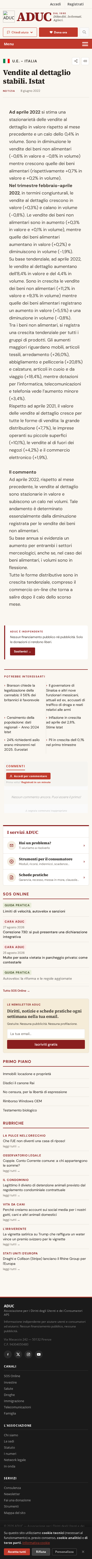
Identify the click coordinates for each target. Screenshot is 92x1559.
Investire (10, 1382)
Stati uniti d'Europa (20, 1253)
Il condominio (15, 1180)
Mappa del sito (15, 1513)
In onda (9, 1466)
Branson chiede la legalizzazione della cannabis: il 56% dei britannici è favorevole (21, 692)
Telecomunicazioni (17, 1407)
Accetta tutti (17, 1552)
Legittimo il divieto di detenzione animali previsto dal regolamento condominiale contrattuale (44, 1187)
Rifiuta (41, 1552)
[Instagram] (28, 1354)
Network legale (15, 1460)
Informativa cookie (36, 1542)
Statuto (9, 1447)
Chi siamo (11, 1435)
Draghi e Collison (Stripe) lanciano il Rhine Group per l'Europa (44, 1261)
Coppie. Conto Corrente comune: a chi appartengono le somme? (45, 1163)
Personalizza (64, 1552)
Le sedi (9, 1441)
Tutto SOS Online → (16, 991)
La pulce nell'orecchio (24, 1136)
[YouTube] (39, 1354)
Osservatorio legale (22, 1155)
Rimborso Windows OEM (22, 1101)
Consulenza (12, 1488)
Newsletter (12, 1494)
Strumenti (11, 1506)
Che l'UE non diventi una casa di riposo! (34, 1141)
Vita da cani (14, 1204)
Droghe (9, 1394)
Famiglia (10, 1413)
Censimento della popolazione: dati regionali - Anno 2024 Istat (21, 724)
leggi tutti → (11, 1146)
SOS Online (16, 894)
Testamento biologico (20, 1110)
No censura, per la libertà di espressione (35, 1092)
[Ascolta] (85, 61)
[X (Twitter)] (18, 1354)
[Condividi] (76, 61)
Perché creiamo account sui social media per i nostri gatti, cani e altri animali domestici (44, 1212)
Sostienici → (22, 651)
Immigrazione (14, 1401)
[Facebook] (8, 1354)
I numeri (10, 1453)
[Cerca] (84, 32)
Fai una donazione (17, 1500)
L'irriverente (14, 1229)
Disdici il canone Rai (18, 1083)
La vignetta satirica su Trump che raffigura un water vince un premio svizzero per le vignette (44, 1236)
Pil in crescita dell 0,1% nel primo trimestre (65, 742)
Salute (8, 1388)
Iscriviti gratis (46, 1044)
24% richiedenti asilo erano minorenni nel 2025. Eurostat (21, 745)
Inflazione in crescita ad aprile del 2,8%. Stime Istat (63, 722)
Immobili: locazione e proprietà (27, 1074)
